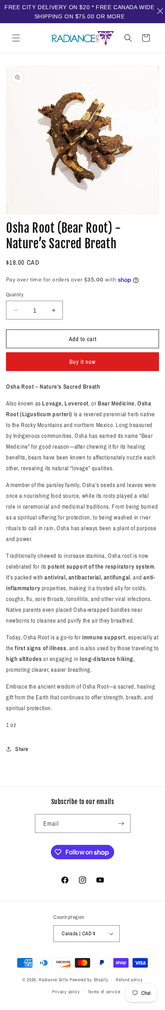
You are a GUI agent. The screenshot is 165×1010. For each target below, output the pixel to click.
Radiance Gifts (53, 979)
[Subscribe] (121, 823)
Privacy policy (66, 991)
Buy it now (82, 361)
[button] (16, 38)
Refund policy (129, 979)
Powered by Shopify (89, 979)
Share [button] (21, 749)
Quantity (14, 294)
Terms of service (104, 991)
